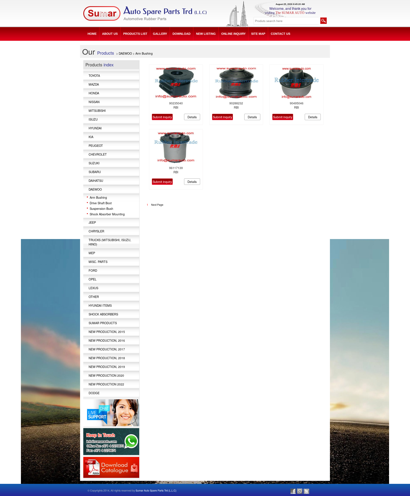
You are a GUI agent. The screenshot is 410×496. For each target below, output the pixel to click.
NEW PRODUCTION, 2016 (107, 340)
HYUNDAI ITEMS (100, 305)
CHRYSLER (96, 231)
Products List (135, 33)
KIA (91, 137)
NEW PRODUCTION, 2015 (107, 332)
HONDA (94, 93)
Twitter (306, 491)
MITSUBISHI (97, 110)
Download (181, 33)
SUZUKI (94, 163)
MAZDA (94, 84)
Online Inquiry (233, 33)
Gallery (160, 33)
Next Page (157, 204)
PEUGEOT (96, 145)
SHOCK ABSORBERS (103, 314)
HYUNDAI (95, 128)
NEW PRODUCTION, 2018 (107, 358)
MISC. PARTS (98, 262)
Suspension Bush (101, 208)
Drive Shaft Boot (101, 203)
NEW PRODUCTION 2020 (106, 375)
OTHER (94, 297)
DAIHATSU (96, 180)
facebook (293, 491)
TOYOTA (94, 75)
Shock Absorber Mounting (107, 214)
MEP (92, 253)
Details (192, 117)
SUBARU (95, 172)
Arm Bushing (98, 197)
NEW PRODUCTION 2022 (106, 384)
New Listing (206, 33)
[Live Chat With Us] (111, 412)
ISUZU (93, 119)
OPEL (93, 279)
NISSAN (94, 102)
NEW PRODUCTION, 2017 (107, 349)
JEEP (92, 222)
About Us (110, 33)
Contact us (280, 33)
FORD (93, 270)
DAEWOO (95, 189)
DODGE (94, 393)
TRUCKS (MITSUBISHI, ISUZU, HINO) (110, 242)
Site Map (258, 33)
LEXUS (93, 288)
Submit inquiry (162, 117)
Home (92, 33)
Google (300, 491)
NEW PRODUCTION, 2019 (107, 367)
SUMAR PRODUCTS (103, 323)
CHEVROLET (98, 154)
